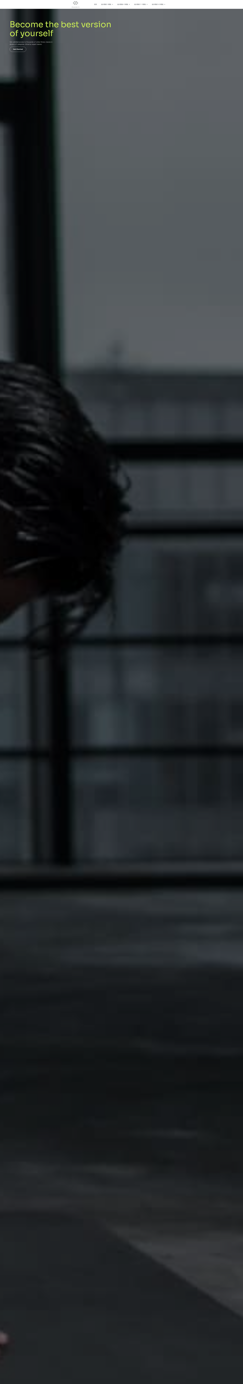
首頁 (95, 4)
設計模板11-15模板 (140, 4)
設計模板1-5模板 (106, 4)
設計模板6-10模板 (122, 4)
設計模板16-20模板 (157, 4)
